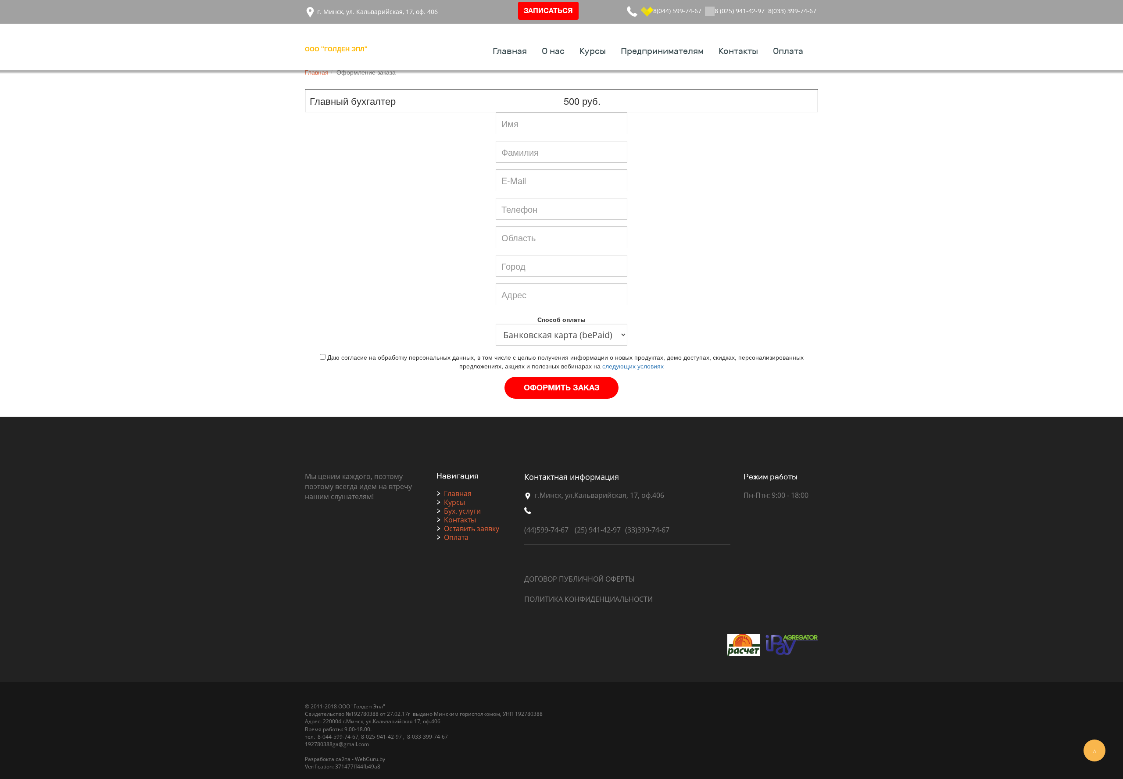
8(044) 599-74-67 (677, 11)
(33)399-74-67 (647, 530)
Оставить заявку (471, 528)
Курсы (592, 51)
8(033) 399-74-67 (792, 11)
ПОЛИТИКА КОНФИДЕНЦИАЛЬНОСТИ (588, 599)
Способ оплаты (561, 319)
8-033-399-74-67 (427, 736)
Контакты (738, 51)
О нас (553, 51)
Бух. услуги (462, 511)
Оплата (788, 51)
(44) (530, 530)
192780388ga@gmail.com (337, 744)
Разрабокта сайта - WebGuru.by (345, 759)
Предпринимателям (662, 51)
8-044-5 (326, 736)
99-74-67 (347, 736)
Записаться (548, 11)
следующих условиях (633, 365)
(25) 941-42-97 (598, 530)
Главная (510, 51)
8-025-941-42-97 (381, 736)
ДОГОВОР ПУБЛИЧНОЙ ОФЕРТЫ (579, 579)
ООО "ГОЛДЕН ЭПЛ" (336, 48)
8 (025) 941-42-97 (740, 11)
